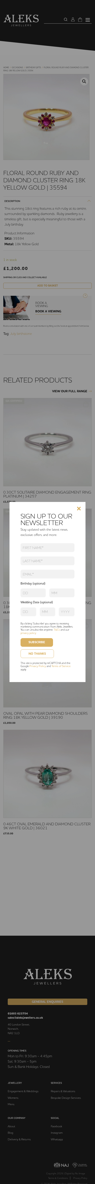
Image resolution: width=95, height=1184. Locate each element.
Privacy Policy (37, 666)
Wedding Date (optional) (37, 602)
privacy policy (28, 633)
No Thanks (37, 654)
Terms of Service (60, 666)
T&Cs (57, 629)
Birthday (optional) (33, 583)
